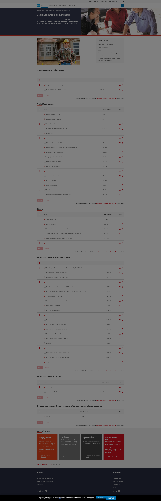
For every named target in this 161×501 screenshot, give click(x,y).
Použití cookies (61, 498)
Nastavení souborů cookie (90, 498)
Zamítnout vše (101, 497)
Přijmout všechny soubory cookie (111, 498)
